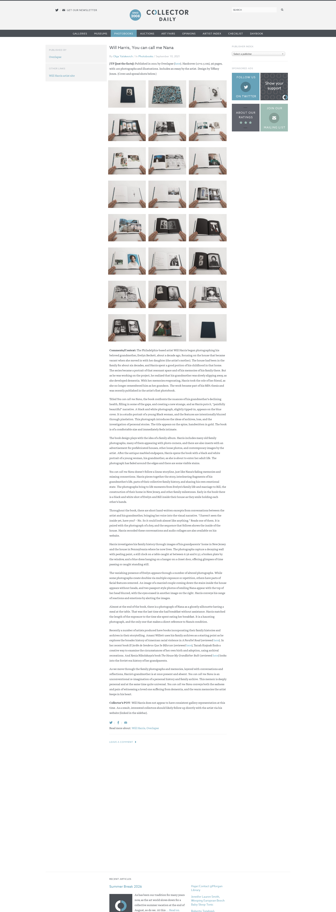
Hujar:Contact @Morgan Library (206, 888)
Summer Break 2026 (125, 886)
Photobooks (123, 33)
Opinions (189, 33)
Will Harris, (139, 728)
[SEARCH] (282, 9)
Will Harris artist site (62, 75)
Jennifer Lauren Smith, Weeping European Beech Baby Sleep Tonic (208, 901)
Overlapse (152, 728)
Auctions (147, 33)
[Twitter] (111, 722)
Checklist (235, 33)
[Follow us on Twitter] (56, 10)
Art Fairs (168, 33)
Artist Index (212, 33)
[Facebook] (118, 722)
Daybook (256, 33)
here (216, 640)
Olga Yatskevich (123, 56)
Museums (100, 33)
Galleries (80, 33)
